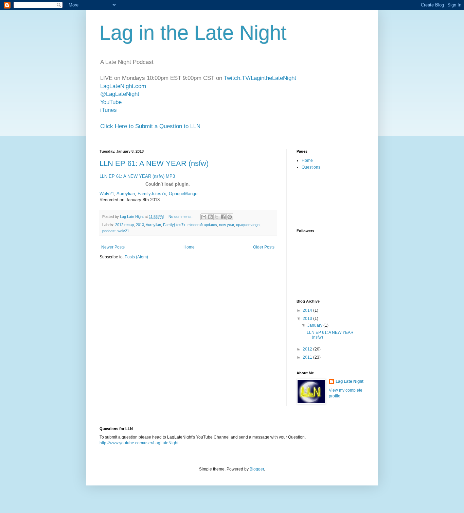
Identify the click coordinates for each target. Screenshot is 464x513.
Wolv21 (107, 193)
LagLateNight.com (123, 86)
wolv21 (123, 231)
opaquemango (248, 225)
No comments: (181, 217)
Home (189, 247)
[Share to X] (216, 216)
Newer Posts (113, 247)
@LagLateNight (119, 94)
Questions (311, 167)
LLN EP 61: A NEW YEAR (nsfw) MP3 (137, 176)
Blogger (257, 469)
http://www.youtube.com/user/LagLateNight (139, 443)
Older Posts (263, 247)
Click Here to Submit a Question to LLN (150, 126)
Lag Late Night (349, 381)
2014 (308, 310)
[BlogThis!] (210, 216)
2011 (308, 357)
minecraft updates (202, 225)
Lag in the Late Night (193, 32)
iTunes (108, 110)
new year (226, 225)
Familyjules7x (174, 225)
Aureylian (126, 193)
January (315, 325)
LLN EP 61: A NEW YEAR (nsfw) (154, 163)
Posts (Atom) (136, 257)
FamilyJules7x (152, 193)
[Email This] (203, 216)
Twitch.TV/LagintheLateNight (260, 78)
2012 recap (124, 225)
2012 (308, 349)
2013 (140, 225)
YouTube (111, 102)
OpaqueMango (183, 193)
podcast (108, 231)
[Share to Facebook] (223, 216)
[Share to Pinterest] (229, 216)
